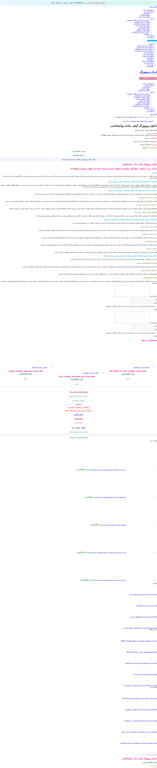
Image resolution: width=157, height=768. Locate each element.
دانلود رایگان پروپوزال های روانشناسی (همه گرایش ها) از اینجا (78, 159)
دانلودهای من (149, 66)
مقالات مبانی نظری (144, 17)
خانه (155, 117)
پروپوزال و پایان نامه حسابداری (140, 32)
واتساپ (66, 3)
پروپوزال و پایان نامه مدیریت (144, 47)
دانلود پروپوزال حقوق (143, 29)
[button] (127, 378)
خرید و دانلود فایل (78, 155)
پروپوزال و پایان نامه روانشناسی (143, 49)
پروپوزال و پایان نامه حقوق (145, 45)
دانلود (151, 18)
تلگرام (71, 3)
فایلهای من (150, 36)
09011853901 (79, 3)
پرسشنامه (147, 34)
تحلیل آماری (146, 13)
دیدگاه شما (153, 296)
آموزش (151, 44)
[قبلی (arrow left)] (156, 767)
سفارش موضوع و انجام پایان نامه (95, 3)
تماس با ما (150, 37)
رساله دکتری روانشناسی (142, 30)
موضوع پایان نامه (148, 10)
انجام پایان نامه (148, 11)
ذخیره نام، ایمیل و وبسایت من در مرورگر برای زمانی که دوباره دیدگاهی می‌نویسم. (130, 306)
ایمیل (155, 303)
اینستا (52, 3)
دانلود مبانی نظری (144, 27)
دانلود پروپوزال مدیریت (143, 25)
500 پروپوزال (153, 7)
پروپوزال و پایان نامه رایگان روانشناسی (138, 20)
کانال (57, 3)
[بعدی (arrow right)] (154, 767)
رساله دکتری (149, 57)
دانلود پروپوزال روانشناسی (142, 24)
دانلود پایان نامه (148, 52)
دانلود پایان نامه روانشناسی (142, 22)
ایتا (61, 3)
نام (156, 299)
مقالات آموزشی (145, 15)
